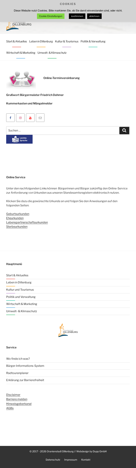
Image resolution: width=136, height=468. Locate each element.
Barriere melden (16, 399)
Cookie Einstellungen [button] (50, 16)
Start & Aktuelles (16, 41)
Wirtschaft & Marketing (20, 52)
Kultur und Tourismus (20, 289)
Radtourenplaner (17, 373)
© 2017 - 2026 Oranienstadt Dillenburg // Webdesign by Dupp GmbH (68, 451)
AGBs (10, 408)
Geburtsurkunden (17, 214)
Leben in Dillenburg (41, 41)
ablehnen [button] (94, 16)
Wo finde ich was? (18, 358)
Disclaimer (13, 394)
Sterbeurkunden (16, 226)
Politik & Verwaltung (93, 41)
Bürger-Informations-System (25, 365)
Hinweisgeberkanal (19, 403)
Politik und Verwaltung (21, 297)
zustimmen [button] (77, 16)
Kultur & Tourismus (66, 41)
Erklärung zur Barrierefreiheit (25, 380)
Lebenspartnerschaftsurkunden (27, 222)
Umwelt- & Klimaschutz (52, 52)
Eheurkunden (15, 218)
